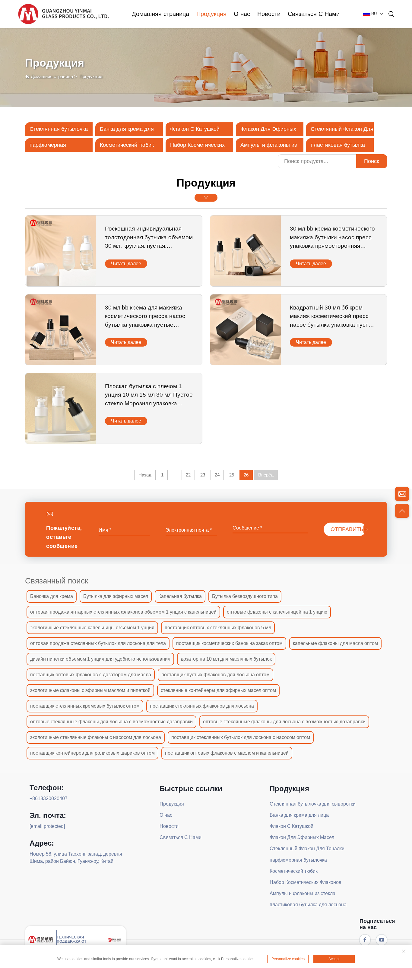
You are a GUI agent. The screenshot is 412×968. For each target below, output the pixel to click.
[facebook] (365, 940)
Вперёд (266, 474)
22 (188, 474)
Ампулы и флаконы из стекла (302, 893)
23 (202, 474)
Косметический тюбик (127, 145)
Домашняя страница (160, 14)
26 (246, 474)
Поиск (371, 161)
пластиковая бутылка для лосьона (308, 904)
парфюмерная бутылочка (298, 860)
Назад (144, 474)
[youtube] (381, 940)
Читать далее (126, 263)
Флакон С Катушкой (195, 129)
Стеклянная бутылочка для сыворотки (313, 803)
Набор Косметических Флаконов (305, 882)
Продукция (211, 14)
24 (217, 474)
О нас (242, 14)
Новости (268, 14)
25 (231, 474)
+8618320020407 (49, 798)
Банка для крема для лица (299, 815)
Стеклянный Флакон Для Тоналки (307, 848)
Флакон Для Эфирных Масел (302, 837)
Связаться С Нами (314, 14)
